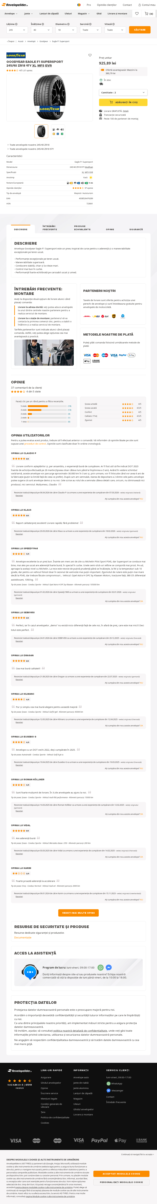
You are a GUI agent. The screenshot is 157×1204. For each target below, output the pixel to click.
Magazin (82, 13)
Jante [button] (27, 13)
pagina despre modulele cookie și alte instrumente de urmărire (44, 1187)
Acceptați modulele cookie (121, 1174)
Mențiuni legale (49, 1098)
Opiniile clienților (107, 5)
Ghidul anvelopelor (51, 1082)
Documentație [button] (22, 937)
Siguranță (136, 229)
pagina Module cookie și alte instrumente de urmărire (50, 1196)
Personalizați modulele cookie (121, 1182)
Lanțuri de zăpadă (49, 13)
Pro (89, 5)
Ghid (99, 13)
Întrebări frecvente (50, 228)
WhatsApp (116, 1083)
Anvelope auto (81, 1077)
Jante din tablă (80, 1082)
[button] (123, 71)
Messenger (117, 1090)
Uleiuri (68, 13)
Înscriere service (49, 1093)
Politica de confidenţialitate (55, 1117)
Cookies (45, 1122)
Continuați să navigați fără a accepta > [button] (137, 1154)
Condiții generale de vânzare (51, 1105)
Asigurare (46, 1077)
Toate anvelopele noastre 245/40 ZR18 (29, 144)
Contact (127, 5)
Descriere (20, 229)
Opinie (110, 229)
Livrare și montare (117, 13)
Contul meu (148, 5)
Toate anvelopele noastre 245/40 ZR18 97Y (32, 148)
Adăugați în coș (126, 102)
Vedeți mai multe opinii (78, 913)
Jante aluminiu (81, 1088)
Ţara (43, 1112)
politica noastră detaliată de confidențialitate (80, 1030)
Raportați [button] (19, 495)
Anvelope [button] (10, 13)
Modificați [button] (89, 167)
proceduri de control (35, 443)
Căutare (140, 29)
